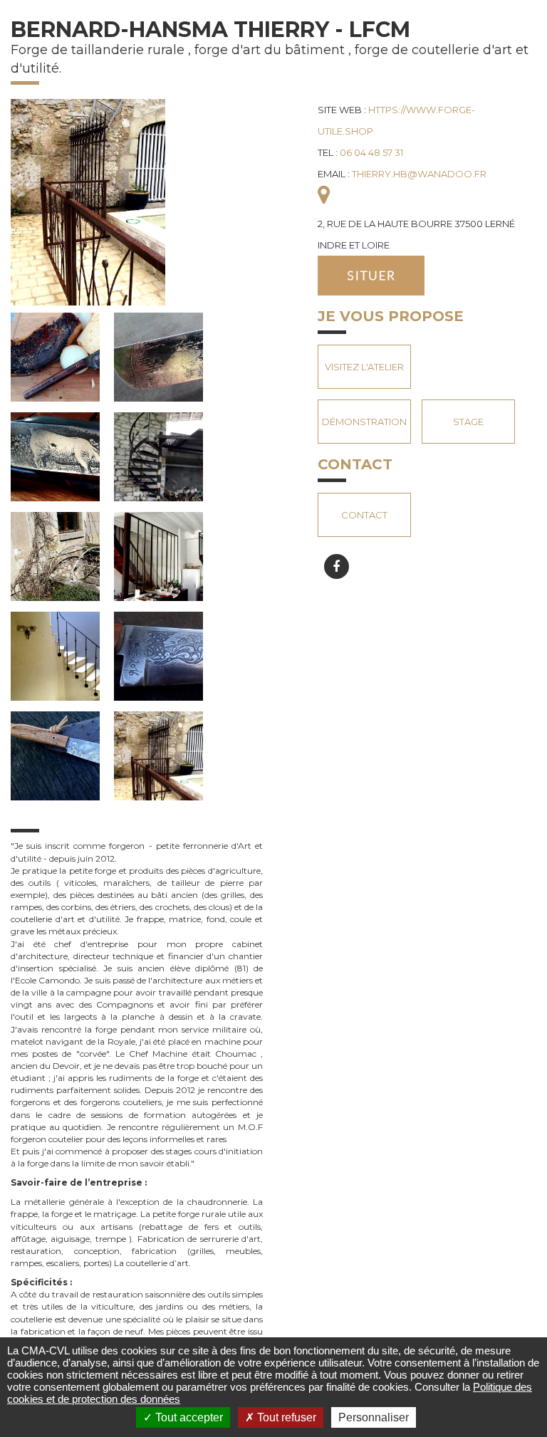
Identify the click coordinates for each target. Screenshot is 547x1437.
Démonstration (364, 421)
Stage (468, 421)
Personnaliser (373, 1417)
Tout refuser (285, 1417)
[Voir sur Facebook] (336, 566)
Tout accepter (187, 1417)
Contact (364, 515)
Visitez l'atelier (364, 366)
